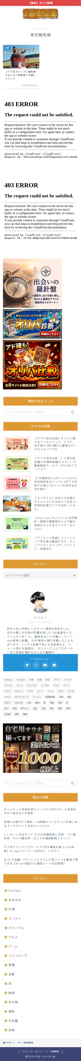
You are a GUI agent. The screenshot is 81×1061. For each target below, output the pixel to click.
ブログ (61, 691)
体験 (61, 697)
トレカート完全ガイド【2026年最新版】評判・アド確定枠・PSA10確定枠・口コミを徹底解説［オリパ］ (40, 836)
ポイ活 (71, 691)
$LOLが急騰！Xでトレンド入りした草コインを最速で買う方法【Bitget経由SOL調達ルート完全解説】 (41, 861)
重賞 (25, 714)
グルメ (56, 685)
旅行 (6, 708)
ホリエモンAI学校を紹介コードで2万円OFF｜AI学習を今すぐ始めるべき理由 (40, 811)
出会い (7, 702)
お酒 (39, 679)
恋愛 (60, 702)
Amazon (8, 679)
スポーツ (19, 691)
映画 (15, 708)
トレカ (50, 691)
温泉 (43, 708)
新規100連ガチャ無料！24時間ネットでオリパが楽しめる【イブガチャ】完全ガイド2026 (41, 823)
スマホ (30, 691)
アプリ (57, 679)
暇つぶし (25, 708)
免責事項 (55, 1051)
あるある (14, 900)
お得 (31, 679)
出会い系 (19, 702)
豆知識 (7, 714)
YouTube (21, 679)
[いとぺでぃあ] (40, 18)
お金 (48, 679)
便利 (69, 697)
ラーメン (37, 697)
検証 (35, 708)
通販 (17, 714)
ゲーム (66, 685)
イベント (68, 679)
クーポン (45, 685)
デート (40, 691)
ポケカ (7, 697)
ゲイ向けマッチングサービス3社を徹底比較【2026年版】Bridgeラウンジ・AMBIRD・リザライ (39, 849)
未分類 (13, 1002)
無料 (52, 708)
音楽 (11, 1030)
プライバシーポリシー (33, 1051)
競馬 (60, 708)
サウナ (7, 691)
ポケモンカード (22, 697)
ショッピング (17, 956)
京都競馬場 (50, 697)
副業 (37, 702)
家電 (52, 702)
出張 (29, 702)
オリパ (20, 685)
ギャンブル (32, 685)
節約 (68, 708)
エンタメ (8, 685)
